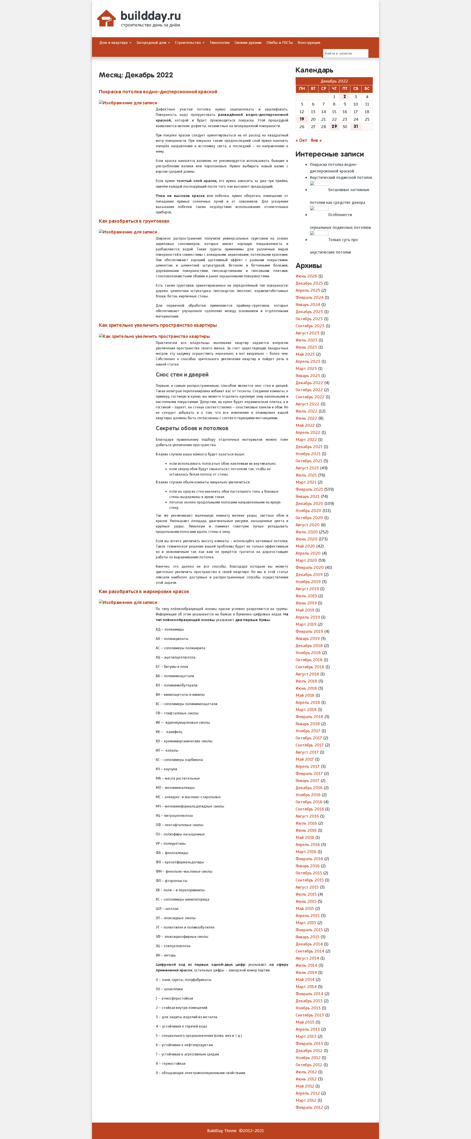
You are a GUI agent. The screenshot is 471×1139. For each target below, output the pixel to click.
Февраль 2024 (310, 297)
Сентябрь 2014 (310, 951)
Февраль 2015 (309, 929)
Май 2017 (305, 759)
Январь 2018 (308, 723)
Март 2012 (306, 1100)
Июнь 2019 (306, 603)
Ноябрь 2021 (308, 453)
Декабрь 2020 (309, 503)
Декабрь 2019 (309, 574)
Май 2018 (305, 695)
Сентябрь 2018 (310, 667)
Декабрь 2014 (309, 944)
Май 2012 (305, 1086)
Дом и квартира (114, 42)
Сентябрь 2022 (310, 397)
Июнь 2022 (306, 418)
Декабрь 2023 (309, 311)
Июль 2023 (306, 340)
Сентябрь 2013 (310, 1015)
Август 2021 (307, 468)
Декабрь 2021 (309, 446)
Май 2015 (305, 908)
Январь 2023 (308, 375)
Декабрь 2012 (309, 1050)
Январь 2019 (308, 638)
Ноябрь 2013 (308, 1008)
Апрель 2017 (308, 766)
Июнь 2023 (306, 347)
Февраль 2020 (310, 567)
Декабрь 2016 (309, 787)
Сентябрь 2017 (310, 745)
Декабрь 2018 (309, 645)
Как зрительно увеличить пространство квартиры (158, 325)
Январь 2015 (307, 937)
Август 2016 (307, 816)
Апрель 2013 (308, 1029)
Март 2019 (306, 624)
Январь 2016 (308, 866)
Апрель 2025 (308, 290)
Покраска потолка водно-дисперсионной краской (158, 92)
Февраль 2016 (309, 858)
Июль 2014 (306, 965)
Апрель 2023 (308, 361)
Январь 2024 (308, 304)
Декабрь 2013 (309, 1001)
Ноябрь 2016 (308, 794)
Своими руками (248, 42)
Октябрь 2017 (309, 738)
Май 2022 (305, 425)
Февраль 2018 (309, 716)
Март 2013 (306, 1036)
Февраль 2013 (309, 1043)
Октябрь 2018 (309, 659)
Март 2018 (306, 709)
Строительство (188, 42)
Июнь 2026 (306, 276)
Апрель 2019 (308, 617)
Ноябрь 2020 (308, 510)
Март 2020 (306, 560)
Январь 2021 (308, 496)
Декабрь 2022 (309, 382)
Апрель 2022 (308, 432)
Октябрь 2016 (309, 802)
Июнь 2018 (306, 688)
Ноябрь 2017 (308, 731)
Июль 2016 (306, 823)
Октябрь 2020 (309, 517)
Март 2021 (306, 482)
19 (302, 119)
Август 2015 (307, 887)
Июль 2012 (306, 1072)
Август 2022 (307, 404)
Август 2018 (307, 674)
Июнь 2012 (306, 1079)
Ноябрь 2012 (308, 1057)
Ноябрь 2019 (308, 581)
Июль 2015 (306, 894)
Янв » (316, 140)
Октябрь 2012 (309, 1064)
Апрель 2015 (308, 915)
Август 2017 (307, 752)
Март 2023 (306, 368)
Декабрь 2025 (309, 283)
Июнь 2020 (306, 539)
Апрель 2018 (308, 702)
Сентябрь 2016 (310, 809)
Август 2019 (307, 588)
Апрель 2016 (308, 844)
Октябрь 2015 (309, 873)
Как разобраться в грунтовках (134, 221)
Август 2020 (308, 524)
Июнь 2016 (306, 830)
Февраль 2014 (309, 993)
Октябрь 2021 (309, 461)
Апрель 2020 (308, 553)
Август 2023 (307, 333)
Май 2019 (305, 610)
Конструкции (309, 42)
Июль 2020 (307, 532)
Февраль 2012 (309, 1107)
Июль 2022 (306, 411)
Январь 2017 (307, 780)
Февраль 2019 (309, 631)
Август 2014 (307, 958)
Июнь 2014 (306, 972)
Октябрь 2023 (309, 318)
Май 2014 (305, 979)
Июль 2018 (306, 681)
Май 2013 (305, 1022)
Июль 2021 (306, 475)
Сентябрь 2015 (310, 880)
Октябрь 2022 (309, 389)
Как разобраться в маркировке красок (144, 591)
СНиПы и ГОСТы (279, 42)
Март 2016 (306, 851)
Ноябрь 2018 (308, 652)
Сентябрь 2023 (310, 326)
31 (356, 126)
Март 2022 (306, 439)
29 (334, 126)
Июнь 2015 (306, 901)
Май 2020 (305, 546)
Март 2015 (306, 922)
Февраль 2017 (309, 773)
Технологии (219, 42)
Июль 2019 (306, 596)
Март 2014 (306, 986)
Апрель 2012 (308, 1093)
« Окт (301, 140)
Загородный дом (152, 42)
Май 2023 (305, 354)
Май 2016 (305, 837)
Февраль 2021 (309, 489)
